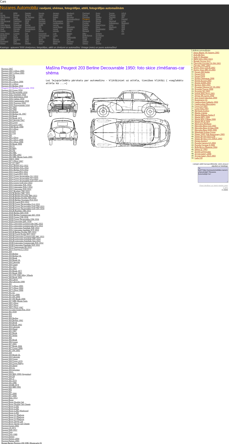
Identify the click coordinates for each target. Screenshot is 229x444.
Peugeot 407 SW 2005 (10, 350)
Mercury (70, 21)
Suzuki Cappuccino (203, 151)
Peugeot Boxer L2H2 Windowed (14, 411)
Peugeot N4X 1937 (9, 430)
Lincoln (56, 31)
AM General (5, 21)
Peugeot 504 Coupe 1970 (12, 361)
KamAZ (124, 19)
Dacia (15, 37)
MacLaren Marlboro (203, 123)
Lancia (56, 25)
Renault (85, 31)
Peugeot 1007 (7, 69)
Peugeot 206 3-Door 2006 (12, 140)
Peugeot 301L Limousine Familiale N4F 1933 (20, 228)
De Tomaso (29, 17)
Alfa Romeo (5, 17)
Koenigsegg (58, 21)
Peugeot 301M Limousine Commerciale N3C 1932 (22, 243)
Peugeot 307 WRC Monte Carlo (14, 301)
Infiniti (41, 31)
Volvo (111, 25)
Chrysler (16, 29)
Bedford (3, 35)
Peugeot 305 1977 (9, 266)
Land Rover (58, 27)
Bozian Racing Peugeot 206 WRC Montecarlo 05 (21, 443)
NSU (68, 35)
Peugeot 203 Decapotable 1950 (14, 92)
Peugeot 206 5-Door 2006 (12, 142)
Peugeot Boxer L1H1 (10, 406)
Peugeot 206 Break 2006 (11, 144)
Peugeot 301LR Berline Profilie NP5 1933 (18, 232)
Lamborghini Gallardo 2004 (206, 102)
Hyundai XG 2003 (202, 91)
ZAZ (123, 29)
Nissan (69, 33)
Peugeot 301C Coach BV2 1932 (14, 172)
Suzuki (98, 37)
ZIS (122, 33)
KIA (54, 19)
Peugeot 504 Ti (7, 378)
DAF (15, 41)
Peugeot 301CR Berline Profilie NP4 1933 (18, 198)
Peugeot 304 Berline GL (11, 256)
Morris (69, 31)
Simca (98, 19)
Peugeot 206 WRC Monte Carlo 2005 (16, 157)
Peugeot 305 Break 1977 (11, 271)
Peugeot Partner (7, 436)
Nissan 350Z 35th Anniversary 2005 (210, 134)
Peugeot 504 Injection (10, 370)
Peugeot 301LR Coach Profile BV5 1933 (18, 234)
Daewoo (16, 39)
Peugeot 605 (6, 389)
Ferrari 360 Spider (202, 72)
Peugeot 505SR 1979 (10, 385)
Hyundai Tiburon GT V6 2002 (207, 87)
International (44, 35)
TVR (111, 19)
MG (68, 23)
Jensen (56, 13)
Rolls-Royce (87, 35)
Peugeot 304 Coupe (9, 264)
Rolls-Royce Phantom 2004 (206, 147)
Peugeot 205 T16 (8, 133)
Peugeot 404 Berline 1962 (12, 320)
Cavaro (16, 23)
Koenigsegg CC (201, 100)
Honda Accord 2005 (203, 80)
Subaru (99, 33)
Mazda (69, 15)
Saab (84, 39)
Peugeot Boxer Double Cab (12, 402)
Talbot (98, 39)
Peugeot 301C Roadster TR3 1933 (15, 191)
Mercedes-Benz (73, 19)
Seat (98, 15)
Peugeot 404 (6, 316)
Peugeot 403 (6, 314)
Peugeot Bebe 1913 (9, 398)
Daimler (28, 13)
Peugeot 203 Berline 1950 (12, 86)
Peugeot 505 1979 (9, 380)
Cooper (16, 33)
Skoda (98, 21)
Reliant (85, 29)
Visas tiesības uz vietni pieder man (213, 185)
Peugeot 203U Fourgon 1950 (13, 103)
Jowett (55, 15)
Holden (28, 43)
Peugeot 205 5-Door (9, 129)
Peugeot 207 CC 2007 (10, 163)
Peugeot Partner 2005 (10, 441)
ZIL (122, 31)
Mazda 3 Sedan (201, 113)
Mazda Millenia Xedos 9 (205, 115)
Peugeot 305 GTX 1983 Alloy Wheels (17, 275)
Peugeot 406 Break (9, 340)
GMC (27, 39)
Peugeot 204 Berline (9, 112)
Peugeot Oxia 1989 (9, 434)
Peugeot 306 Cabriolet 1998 (13, 282)
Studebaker (100, 29)
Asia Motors (5, 25)
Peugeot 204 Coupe (9, 122)
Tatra (98, 41)
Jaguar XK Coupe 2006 (204, 95)
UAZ (123, 25)
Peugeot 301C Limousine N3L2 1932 (17, 187)
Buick (15, 17)
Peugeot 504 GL (8, 368)
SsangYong (100, 25)
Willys (111, 29)
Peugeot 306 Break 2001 (11, 277)
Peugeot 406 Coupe (9, 342)
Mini (68, 25)
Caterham (17, 21)
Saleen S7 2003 (201, 149)
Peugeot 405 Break (9, 333)
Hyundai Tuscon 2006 (204, 89)
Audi (2, 29)
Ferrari (27, 31)
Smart (98, 23)
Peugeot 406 (6, 337)
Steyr (98, 27)
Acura (2, 15)
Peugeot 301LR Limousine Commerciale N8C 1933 (22, 236)
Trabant (112, 15)
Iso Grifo (42, 37)
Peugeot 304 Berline (9, 254)
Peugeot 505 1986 (9, 383)
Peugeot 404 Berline (9, 318)
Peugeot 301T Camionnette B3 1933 (16, 247)
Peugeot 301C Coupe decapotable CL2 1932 (19, 176)
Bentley (3, 37)
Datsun (28, 15)
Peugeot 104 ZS (8, 79)
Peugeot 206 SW (8, 150)
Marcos (56, 39)
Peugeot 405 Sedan (9, 335)
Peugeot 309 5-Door (9, 305)
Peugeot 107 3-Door (9, 84)
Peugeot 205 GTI (8, 131)
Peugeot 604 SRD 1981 (11, 387)
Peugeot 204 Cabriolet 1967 (13, 120)
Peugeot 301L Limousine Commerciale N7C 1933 (22, 226)
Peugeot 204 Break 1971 (11, 118)
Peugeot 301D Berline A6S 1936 (14, 213)
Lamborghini (58, 23)
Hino (27, 41)
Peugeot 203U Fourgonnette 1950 (15, 105)
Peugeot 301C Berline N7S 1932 (14, 170)
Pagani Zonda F (201, 141)
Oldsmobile (71, 37)
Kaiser (55, 17)
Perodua (86, 17)
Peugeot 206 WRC (9, 152)
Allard (2, 19)
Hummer (42, 21)
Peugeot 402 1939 (9, 312)
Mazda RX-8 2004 (202, 121)
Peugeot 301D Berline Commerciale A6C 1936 (20, 215)
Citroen (16, 31)
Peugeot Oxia (7, 432)
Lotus (55, 35)
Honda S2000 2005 (203, 83)
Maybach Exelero (202, 111)
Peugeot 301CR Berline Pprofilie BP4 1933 (19, 195)
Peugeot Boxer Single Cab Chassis (15, 423)
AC (1, 13)
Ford (27, 35)
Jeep (41, 43)
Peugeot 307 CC (8, 292)
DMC (27, 23)
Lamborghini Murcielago (205, 104)
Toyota (111, 13)
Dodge (28, 25)
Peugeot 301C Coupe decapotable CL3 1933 (19, 178)
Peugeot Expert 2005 (10, 426)
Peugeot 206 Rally (9, 148)
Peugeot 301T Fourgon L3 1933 (14, 249)
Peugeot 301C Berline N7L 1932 (15, 168)
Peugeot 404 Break (9, 322)
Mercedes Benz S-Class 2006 (206, 128)
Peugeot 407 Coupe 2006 (12, 348)
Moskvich (125, 23)
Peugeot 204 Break (9, 116)
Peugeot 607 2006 (9, 393)
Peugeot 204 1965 (9, 107)
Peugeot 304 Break (9, 258)
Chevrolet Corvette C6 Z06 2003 (207, 63)
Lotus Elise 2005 (202, 108)
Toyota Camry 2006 (203, 154)
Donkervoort (30, 27)
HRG (41, 17)
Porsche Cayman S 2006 (205, 145)
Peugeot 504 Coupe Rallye (12, 363)
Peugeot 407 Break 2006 (11, 346)
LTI (54, 37)
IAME (41, 25)
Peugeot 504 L (7, 372)
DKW (27, 21)
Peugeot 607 (6, 391)
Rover (84, 37)
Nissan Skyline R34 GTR (205, 136)
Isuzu (41, 39)
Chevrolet (17, 27)
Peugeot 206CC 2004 (10, 159)
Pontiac (85, 23)
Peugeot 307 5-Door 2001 (12, 286)
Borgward (4, 41)
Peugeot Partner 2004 (10, 439)
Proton (85, 27)
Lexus (55, 29)
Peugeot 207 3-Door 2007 (12, 161)
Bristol (2, 43)
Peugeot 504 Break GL (10, 355)
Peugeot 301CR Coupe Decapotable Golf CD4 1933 (22, 206)
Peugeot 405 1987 (9, 331)
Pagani (70, 43)
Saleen (85, 41)
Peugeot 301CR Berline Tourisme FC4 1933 (19, 200)
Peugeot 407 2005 (9, 344)
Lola (55, 33)
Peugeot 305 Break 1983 (11, 273)
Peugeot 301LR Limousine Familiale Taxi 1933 (21, 241)
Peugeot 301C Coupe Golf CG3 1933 (16, 183)
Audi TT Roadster (200, 57)
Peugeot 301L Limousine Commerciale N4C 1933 (22, 223)
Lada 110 (199, 158)
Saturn (85, 43)
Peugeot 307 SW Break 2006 (13, 299)
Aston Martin (5, 27)
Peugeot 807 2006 (9, 396)
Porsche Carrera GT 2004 (205, 143)
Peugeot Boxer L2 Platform (12, 415)
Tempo (98, 43)
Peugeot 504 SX (8, 376)
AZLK (123, 13)
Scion (98, 13)
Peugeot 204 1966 (9, 109)
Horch (41, 15)
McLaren (70, 17)
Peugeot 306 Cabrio (9, 279)
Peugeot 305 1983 (9, 269)
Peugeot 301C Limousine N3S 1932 (16, 189)
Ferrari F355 (200, 74)
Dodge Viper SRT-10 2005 (205, 70)
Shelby (98, 17)
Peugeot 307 (6, 284)
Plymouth (86, 21)
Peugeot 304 (6, 251)
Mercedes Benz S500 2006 (206, 130)
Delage (28, 19)
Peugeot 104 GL (8, 75)
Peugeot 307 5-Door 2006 (12, 290)
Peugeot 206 (6, 135)
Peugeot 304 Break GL (10, 260)
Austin (3, 31)
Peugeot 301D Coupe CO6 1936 (14, 217)
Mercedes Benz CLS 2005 (205, 126)
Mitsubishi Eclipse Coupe (205, 132)
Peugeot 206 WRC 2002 (11, 155)
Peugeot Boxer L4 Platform (12, 419)
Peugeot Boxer (7, 400)
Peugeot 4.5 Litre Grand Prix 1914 (15, 309)
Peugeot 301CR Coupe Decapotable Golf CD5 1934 (22, 208)
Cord (15, 35)
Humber (42, 19)
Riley (84, 33)
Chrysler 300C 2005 (202, 65)
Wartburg (112, 27)
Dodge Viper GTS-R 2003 (204, 68)
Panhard (86, 13)
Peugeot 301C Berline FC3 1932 (14, 165)
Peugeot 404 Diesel (9, 329)
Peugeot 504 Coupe (9, 359)
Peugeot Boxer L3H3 (10, 413)
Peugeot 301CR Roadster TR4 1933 (16, 211)
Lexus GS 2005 (201, 106)
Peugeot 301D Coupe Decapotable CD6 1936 (20, 219)
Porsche (85, 25)
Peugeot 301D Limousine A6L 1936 (16, 221)
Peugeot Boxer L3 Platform (12, 417)
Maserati (56, 41)
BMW (2, 39)
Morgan (70, 29)
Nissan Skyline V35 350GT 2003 (208, 138)
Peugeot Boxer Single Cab (12, 421)
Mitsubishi (71, 27)
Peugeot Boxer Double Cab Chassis (15, 404)
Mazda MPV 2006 (202, 117)
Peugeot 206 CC (8, 146)
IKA (40, 29)
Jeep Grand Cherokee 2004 (206, 98)
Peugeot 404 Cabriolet (10, 327)
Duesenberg (30, 29)
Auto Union (5, 33)
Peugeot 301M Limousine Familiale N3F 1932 (20, 245)
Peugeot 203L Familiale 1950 (13, 94)
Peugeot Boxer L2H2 (10, 408)
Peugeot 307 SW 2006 (10, 297)
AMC (2, 23)
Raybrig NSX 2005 (203, 85)
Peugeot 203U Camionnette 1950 (15, 101)
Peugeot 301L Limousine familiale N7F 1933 (20, 230)
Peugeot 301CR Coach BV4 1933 (15, 202)
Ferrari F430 (200, 76)
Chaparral (17, 25)
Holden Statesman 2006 (204, 78)
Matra (55, 43)
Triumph (112, 17)
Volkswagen (114, 23)
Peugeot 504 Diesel (9, 365)
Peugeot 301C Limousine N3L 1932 (16, 185)
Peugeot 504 (6, 353)
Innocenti (42, 33)
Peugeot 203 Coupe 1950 (12, 90)
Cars (225, 187)
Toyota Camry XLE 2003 (205, 156)
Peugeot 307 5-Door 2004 (12, 288)
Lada (123, 21)
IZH (122, 17)
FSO (27, 37)
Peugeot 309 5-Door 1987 (12, 307)
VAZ (123, 27)
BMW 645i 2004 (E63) (203, 59)
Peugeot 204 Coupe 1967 (12, 125)
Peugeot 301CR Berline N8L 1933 (15, 193)
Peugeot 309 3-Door (9, 303)
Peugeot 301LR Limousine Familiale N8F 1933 (21, 239)
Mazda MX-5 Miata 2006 (205, 119)
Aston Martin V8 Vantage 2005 (206, 52)
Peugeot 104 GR (8, 77)
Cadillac (16, 19)
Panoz (85, 15)
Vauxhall (112, 21)
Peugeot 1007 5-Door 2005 (12, 73)
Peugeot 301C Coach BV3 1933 (14, 174)
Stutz (98, 31)
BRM (15, 13)
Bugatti (16, 15)
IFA (40, 27)
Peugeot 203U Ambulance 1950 (14, 97)
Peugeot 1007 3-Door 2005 (12, 71)
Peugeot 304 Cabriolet (10, 262)
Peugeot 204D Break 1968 (12, 127)
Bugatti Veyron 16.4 (202, 61)
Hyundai (42, 23)
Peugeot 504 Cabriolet (10, 357)
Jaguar (41, 41)
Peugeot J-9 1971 (8, 428)
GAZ (123, 15)
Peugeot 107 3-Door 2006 (12, 81)
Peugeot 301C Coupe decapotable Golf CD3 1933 (22, 180)
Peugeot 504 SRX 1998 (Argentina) (16, 374)
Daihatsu (17, 43)
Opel (69, 39)
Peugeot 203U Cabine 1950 (12, 99)
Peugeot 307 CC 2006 (10, 294)
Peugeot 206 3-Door (9, 137)
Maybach (70, 13)
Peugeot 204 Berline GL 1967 (13, 114)
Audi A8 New (199, 55)
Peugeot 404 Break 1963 (11, 325)
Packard (70, 41)
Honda (41, 13)
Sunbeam (100, 35)
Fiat (26, 33)
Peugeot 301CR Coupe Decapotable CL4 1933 (20, 204)
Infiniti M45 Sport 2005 (205, 93)
